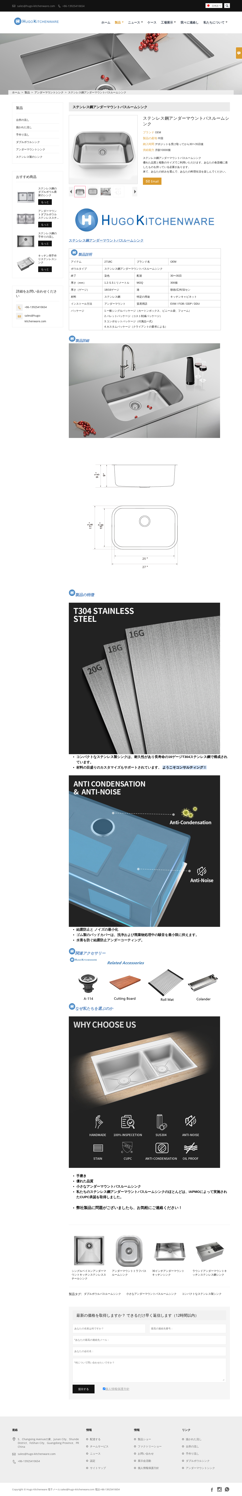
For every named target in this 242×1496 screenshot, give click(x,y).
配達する (95, 1439)
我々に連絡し (190, 22)
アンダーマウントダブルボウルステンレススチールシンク (47, 214)
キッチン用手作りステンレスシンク (47, 259)
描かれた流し (24, 127)
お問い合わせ (146, 1453)
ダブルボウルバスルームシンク (102, 1293)
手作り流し (22, 134)
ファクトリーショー (150, 1446)
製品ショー (144, 1439)
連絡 (15, 1430)
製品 (118, 22)
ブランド (149, 132)
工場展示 (167, 22)
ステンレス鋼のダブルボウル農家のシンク (47, 192)
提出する (83, 1389)
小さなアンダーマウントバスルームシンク (151, 1293)
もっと (45, 202)
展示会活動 (144, 1460)
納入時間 (149, 144)
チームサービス (99, 1446)
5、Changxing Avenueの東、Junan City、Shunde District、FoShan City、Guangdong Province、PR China (48, 1442)
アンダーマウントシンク (49, 92)
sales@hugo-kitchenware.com (36, 6)
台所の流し (22, 120)
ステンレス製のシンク (29, 156)
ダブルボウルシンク (28, 142)
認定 (92, 1460)
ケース (152, 22)
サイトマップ (98, 1468)
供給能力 (149, 150)
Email (152, 181)
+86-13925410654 (73, 6)
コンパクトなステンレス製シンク (202, 1293)
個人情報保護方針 (148, 1468)
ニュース (134, 22)
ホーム (105, 22)
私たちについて (214, 22)
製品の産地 (150, 138)
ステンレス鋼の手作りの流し (47, 235)
